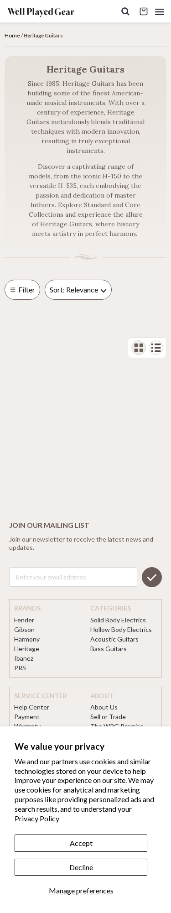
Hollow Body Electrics (121, 629)
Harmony (27, 639)
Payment (27, 716)
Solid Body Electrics (118, 620)
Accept (81, 843)
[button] (159, 11)
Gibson (24, 629)
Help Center (31, 707)
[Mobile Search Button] (125, 11)
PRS (20, 668)
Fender (24, 620)
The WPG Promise (117, 726)
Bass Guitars (108, 648)
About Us (104, 707)
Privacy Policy (37, 818)
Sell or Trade (108, 716)
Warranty (27, 726)
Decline (81, 867)
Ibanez (23, 658)
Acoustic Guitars (114, 639)
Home (13, 35)
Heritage (26, 648)
